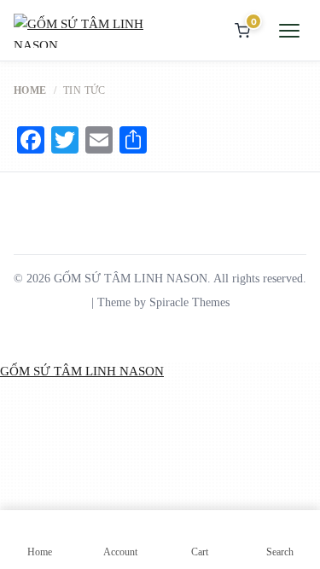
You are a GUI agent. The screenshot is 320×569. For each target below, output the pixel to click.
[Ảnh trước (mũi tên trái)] (5, 419)
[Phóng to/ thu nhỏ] (5, 397)
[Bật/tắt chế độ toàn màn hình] (19, 397)
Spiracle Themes (189, 302)
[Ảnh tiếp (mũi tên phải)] (19, 419)
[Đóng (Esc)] (46, 397)
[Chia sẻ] (32, 397)
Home (30, 90)
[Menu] (289, 30)
